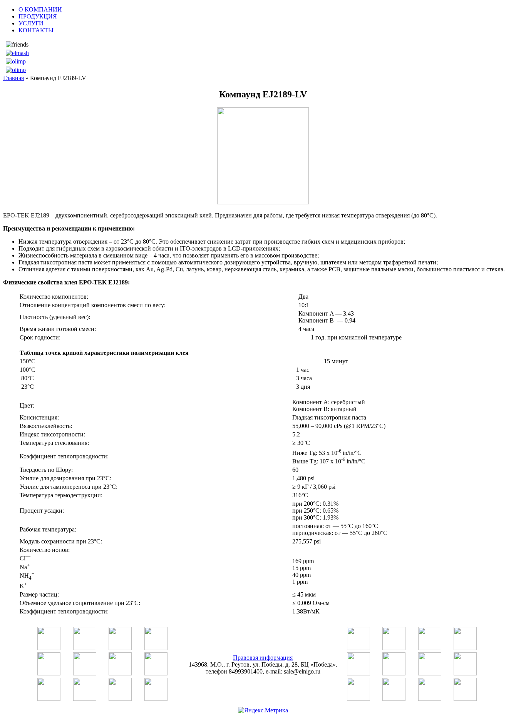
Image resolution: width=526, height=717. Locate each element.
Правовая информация (263, 657)
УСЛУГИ (31, 23)
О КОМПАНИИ (40, 9)
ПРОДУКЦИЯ (37, 16)
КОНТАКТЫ (36, 30)
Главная (13, 78)
